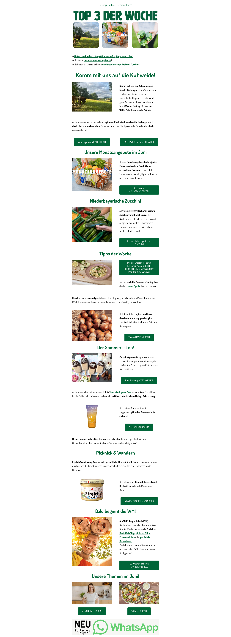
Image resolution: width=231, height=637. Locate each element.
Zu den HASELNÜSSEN (139, 337)
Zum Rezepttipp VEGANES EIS (139, 380)
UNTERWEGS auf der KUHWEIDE (139, 142)
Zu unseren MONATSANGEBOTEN (139, 190)
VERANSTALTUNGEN (92, 611)
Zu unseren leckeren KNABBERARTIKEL (139, 565)
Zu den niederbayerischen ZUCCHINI (139, 243)
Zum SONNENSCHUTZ (139, 427)
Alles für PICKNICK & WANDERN (139, 501)
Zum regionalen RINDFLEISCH (92, 142)
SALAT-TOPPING (139, 611)
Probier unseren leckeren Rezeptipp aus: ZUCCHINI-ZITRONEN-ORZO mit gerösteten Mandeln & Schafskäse (139, 267)
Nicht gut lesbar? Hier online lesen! (116, 4)
